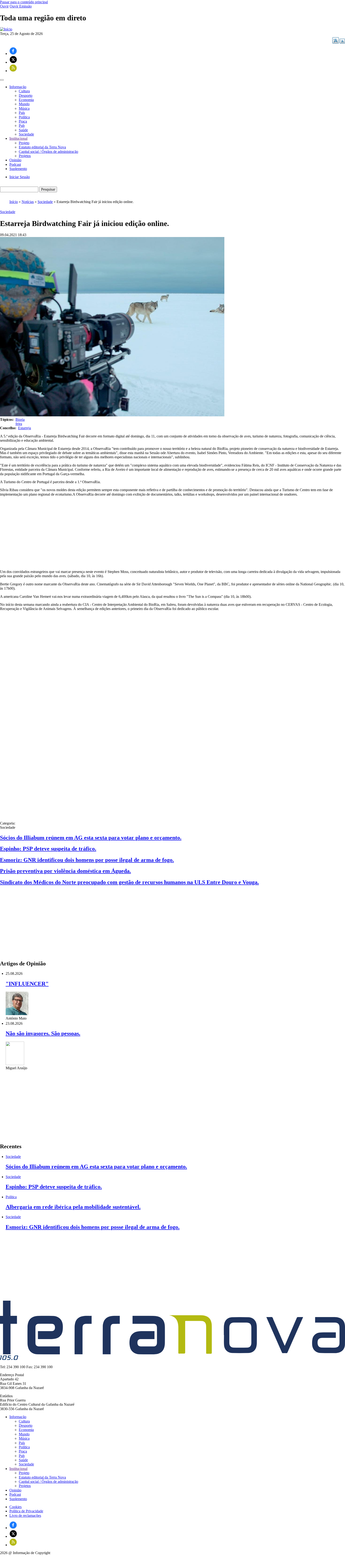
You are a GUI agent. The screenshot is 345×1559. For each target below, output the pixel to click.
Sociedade (26, 134)
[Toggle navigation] (2, 80)
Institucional (18, 1469)
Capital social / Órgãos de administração (48, 152)
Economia (26, 100)
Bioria (20, 420)
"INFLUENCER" (27, 984)
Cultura (24, 91)
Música (24, 108)
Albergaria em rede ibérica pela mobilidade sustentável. (73, 1207)
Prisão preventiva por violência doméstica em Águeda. (65, 871)
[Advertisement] (172, 533)
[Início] (6, 29)
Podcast (15, 164)
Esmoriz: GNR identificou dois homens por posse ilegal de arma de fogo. (87, 860)
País (22, 113)
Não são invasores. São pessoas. (43, 1033)
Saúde (23, 130)
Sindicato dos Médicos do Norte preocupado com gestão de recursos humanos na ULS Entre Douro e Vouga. (129, 882)
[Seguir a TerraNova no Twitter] (13, 62)
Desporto (25, 96)
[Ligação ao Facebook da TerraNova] (13, 54)
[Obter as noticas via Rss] (13, 71)
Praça (23, 121)
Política (24, 117)
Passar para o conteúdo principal (24, 2)
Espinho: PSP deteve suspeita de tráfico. (48, 849)
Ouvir (4, 6)
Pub (22, 126)
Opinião (15, 160)
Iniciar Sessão (19, 177)
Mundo (24, 104)
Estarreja (24, 428)
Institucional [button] (18, 138)
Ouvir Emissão (21, 6)
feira (18, 424)
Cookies (15, 1507)
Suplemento (18, 169)
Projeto (24, 143)
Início (13, 202)
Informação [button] (17, 87)
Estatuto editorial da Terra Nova (42, 147)
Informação (17, 1417)
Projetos (25, 156)
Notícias (28, 202)
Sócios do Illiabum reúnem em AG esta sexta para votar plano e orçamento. (90, 838)
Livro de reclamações (25, 1516)
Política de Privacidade (26, 1511)
